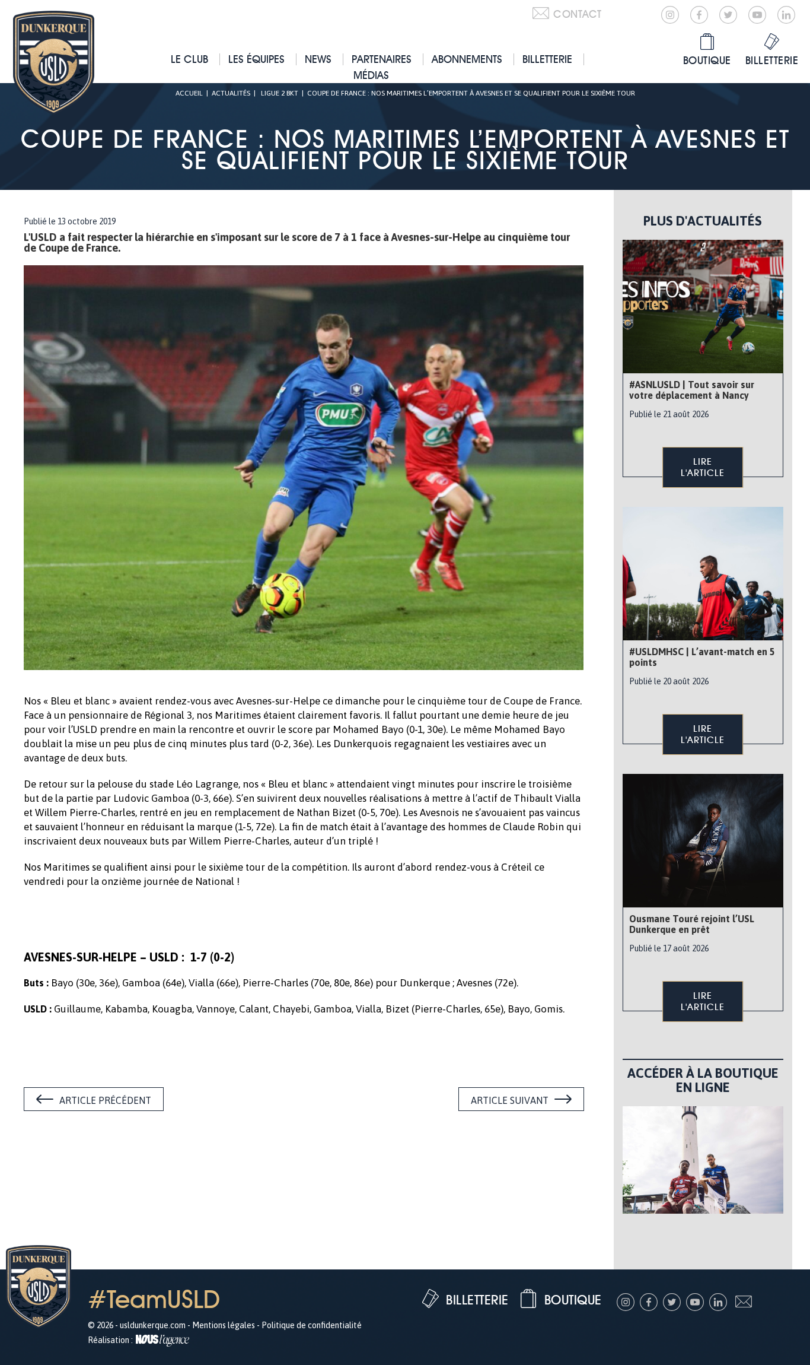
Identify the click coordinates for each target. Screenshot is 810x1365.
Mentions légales (223, 1325)
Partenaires (382, 59)
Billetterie (547, 59)
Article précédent (105, 1100)
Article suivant (509, 1100)
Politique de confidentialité (312, 1325)
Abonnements (467, 59)
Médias (371, 75)
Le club (189, 59)
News (318, 59)
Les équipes (256, 59)
